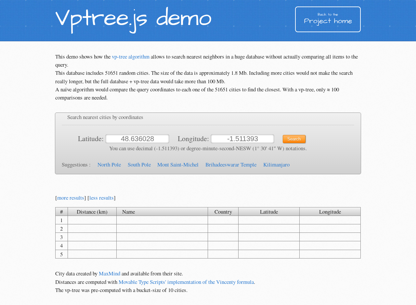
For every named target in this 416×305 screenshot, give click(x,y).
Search (294, 139)
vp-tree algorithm (131, 56)
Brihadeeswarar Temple (230, 164)
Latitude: (91, 138)
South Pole (139, 164)
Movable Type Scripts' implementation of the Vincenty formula (186, 281)
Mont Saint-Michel (178, 164)
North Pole (109, 164)
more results (70, 197)
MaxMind (109, 273)
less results (101, 197)
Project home (328, 19)
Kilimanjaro (276, 164)
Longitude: (194, 138)
